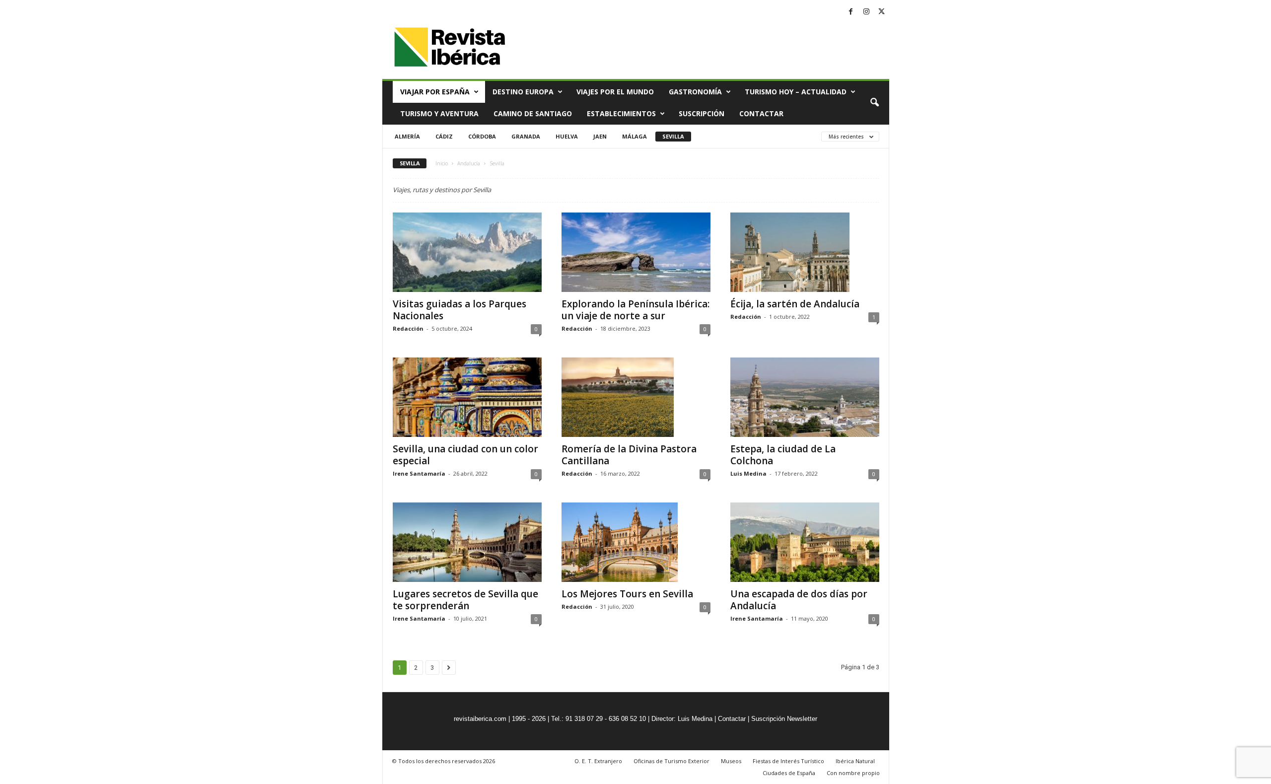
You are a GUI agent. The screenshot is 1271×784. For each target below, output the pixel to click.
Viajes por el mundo (615, 91)
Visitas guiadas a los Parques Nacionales (459, 309)
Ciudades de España (789, 773)
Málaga (634, 136)
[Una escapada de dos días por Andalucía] (804, 542)
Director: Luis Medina (681, 718)
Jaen (600, 136)
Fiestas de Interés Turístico (788, 761)
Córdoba (482, 136)
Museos (731, 761)
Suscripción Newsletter (784, 718)
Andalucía (468, 163)
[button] (874, 103)
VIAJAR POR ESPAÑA (435, 91)
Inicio (441, 163)
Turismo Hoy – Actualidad (796, 91)
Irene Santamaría (419, 473)
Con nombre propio (853, 773)
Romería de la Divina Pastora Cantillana (629, 454)
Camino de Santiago (533, 113)
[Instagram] (866, 12)
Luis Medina (748, 473)
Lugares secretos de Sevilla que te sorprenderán (465, 599)
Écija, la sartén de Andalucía (794, 303)
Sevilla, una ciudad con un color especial (465, 454)
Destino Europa (523, 91)
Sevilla (673, 136)
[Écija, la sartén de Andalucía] (804, 252)
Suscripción (701, 113)
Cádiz (444, 136)
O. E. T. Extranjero (598, 761)
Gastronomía (695, 91)
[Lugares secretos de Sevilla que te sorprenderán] (467, 542)
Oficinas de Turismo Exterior (671, 761)
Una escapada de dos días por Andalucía (798, 599)
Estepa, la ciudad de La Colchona (783, 454)
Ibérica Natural (855, 761)
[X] (882, 12)
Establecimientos (621, 113)
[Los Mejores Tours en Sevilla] (636, 542)
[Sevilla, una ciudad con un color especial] (467, 397)
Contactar (761, 113)
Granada (525, 136)
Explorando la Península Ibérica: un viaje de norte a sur (635, 309)
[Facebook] (851, 12)
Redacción (408, 328)
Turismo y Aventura (439, 113)
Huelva (567, 136)
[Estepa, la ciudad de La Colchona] (804, 397)
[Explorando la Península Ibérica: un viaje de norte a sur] (636, 252)
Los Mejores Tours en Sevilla (627, 593)
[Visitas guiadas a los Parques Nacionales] (467, 252)
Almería (407, 136)
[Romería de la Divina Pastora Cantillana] (636, 397)
